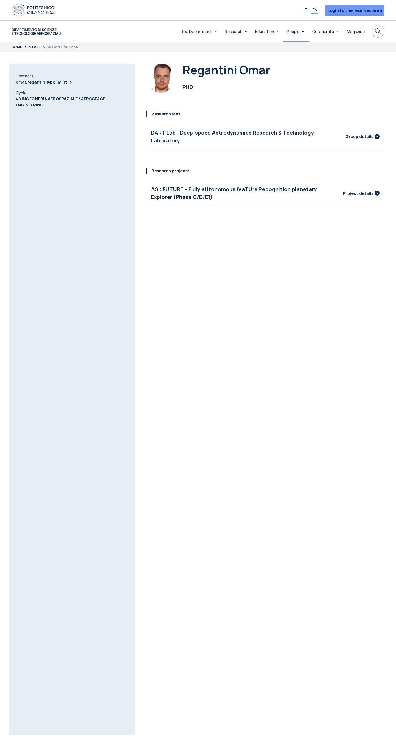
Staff (35, 47)
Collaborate (323, 31)
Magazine (356, 31)
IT (306, 9)
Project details (358, 193)
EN (314, 9)
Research (233, 31)
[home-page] (36, 31)
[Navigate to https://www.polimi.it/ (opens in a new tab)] (33, 10)
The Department (196, 31)
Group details (359, 136)
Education (264, 31)
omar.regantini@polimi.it (41, 82)
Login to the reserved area (355, 10)
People (293, 31)
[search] (378, 31)
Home (17, 47)
